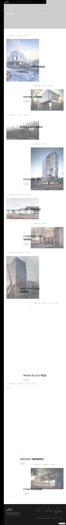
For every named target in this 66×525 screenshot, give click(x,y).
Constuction (21, 194)
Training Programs (24, 1)
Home (13, 1)
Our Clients (36, 1)
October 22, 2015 (12, 252)
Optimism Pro (58, 518)
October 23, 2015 (12, 194)
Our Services (31, 1)
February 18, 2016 (12, 35)
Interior (26, 35)
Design (20, 35)
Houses (28, 383)
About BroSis (18, 1)
